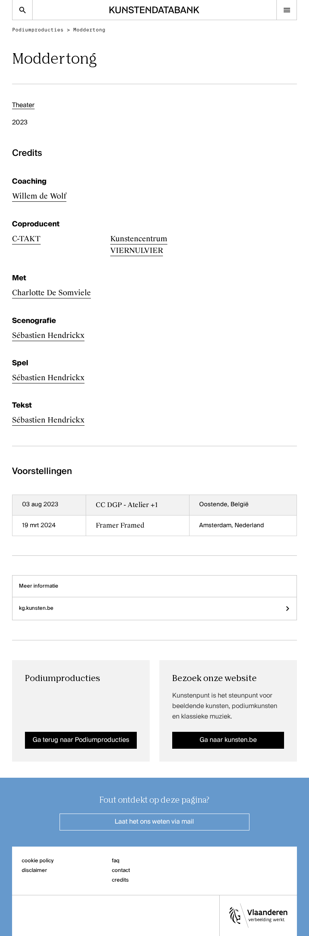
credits (120, 880)
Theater (23, 105)
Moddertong (89, 30)
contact (121, 870)
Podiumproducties (38, 30)
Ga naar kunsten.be (228, 740)
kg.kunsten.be (36, 608)
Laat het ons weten (154, 822)
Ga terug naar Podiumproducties (81, 740)
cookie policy (38, 861)
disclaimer (34, 870)
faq (115, 861)
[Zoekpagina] (22, 10)
